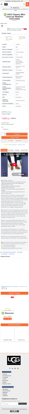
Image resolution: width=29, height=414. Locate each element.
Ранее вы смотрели (14, 293)
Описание (4, 150)
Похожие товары (6, 33)
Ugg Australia (8, 112)
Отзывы (17, 150)
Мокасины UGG (7, 340)
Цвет (2, 127)
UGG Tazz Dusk (22, 36)
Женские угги (16, 7)
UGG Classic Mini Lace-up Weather (9, 252)
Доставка (10, 150)
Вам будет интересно (15, 324)
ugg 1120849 (19, 252)
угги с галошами (4, 253)
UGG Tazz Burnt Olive (9, 37)
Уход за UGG (24, 150)
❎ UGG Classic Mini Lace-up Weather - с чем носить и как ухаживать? (14, 287)
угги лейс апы (11, 253)
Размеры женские (5, 122)
